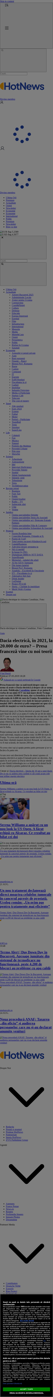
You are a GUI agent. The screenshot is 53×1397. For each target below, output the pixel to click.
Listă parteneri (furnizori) (12, 1383)
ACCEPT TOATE (26, 1389)
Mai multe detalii (27, 1320)
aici (44, 1340)
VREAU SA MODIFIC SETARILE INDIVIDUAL (26, 1393)
